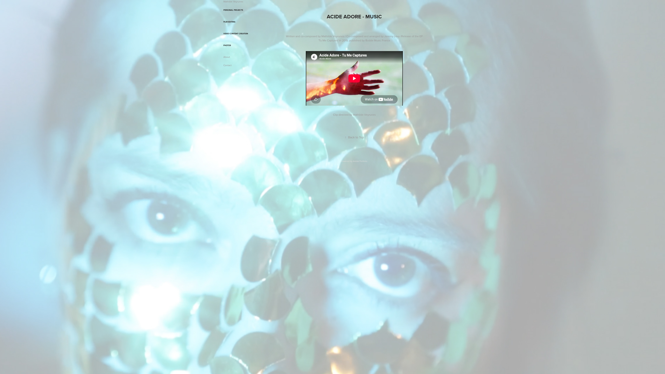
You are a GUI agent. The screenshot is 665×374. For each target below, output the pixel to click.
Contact (227, 65)
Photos (227, 45)
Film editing (229, 21)
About (226, 57)
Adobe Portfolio (360, 161)
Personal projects (233, 10)
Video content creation (235, 33)
